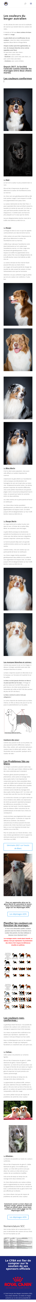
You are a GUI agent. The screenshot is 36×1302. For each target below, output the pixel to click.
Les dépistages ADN (18, 914)
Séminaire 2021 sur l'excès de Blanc (18, 847)
